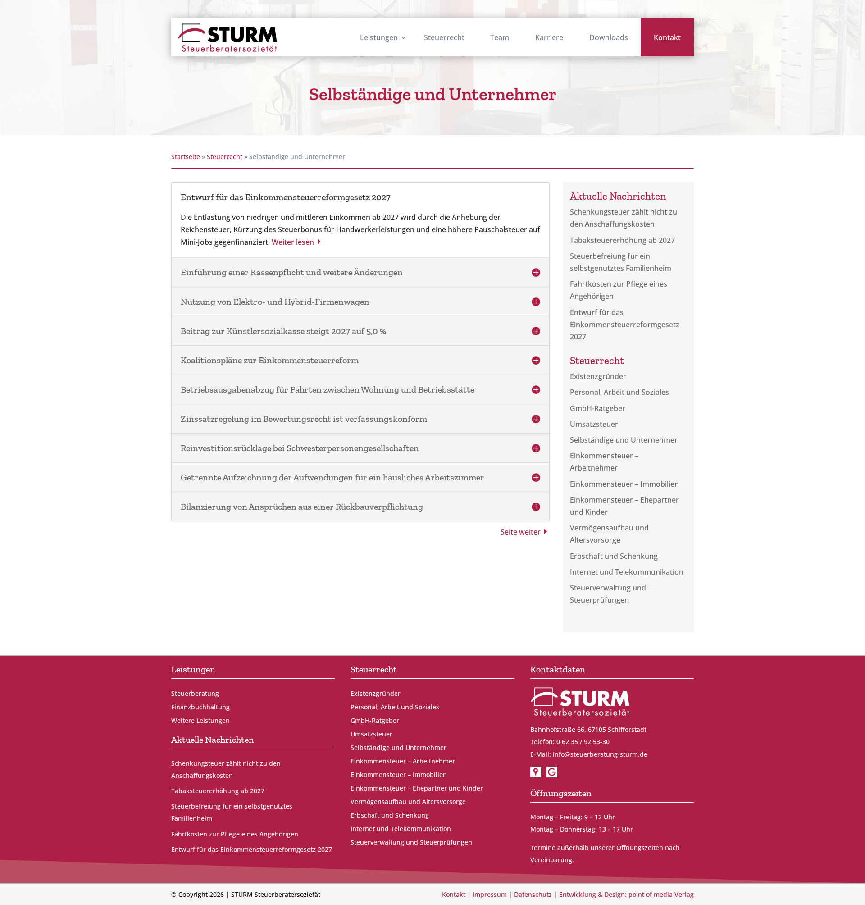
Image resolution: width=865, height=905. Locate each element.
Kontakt (667, 37)
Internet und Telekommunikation (626, 572)
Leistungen (379, 37)
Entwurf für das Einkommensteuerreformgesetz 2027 (624, 324)
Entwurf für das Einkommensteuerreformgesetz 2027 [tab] (286, 197)
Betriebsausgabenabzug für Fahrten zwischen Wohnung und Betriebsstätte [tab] (327, 389)
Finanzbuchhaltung (200, 707)
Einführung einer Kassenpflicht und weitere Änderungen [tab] (292, 272)
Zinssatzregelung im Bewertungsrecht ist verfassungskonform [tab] (304, 418)
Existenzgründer (598, 376)
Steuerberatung (195, 694)
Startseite (185, 156)
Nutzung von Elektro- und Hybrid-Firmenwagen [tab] (275, 301)
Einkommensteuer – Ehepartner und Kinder (417, 788)
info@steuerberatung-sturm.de (600, 754)
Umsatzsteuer (594, 424)
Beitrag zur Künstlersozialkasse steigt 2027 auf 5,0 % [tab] (283, 330)
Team (499, 37)
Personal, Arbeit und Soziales (619, 392)
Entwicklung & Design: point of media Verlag (626, 894)
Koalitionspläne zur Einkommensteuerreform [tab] (270, 360)
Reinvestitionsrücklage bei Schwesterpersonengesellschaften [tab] (300, 448)
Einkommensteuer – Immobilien (624, 484)
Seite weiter (521, 532)
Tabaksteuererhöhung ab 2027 (622, 240)
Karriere (549, 37)
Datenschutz (533, 894)
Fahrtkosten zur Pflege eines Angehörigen (234, 834)
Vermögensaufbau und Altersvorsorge (408, 802)
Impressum (490, 894)
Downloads (608, 37)
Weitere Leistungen (200, 721)
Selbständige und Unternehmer (624, 440)
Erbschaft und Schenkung (614, 556)
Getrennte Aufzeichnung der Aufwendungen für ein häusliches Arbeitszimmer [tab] (332, 477)
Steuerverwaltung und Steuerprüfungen (411, 842)
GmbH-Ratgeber (597, 408)
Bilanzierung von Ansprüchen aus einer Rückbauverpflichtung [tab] (302, 506)
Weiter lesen (293, 242)
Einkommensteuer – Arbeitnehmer (403, 761)
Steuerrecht (444, 37)
